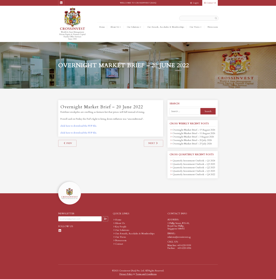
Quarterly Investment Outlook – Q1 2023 (193, 171)
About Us (114, 27)
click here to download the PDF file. (78, 125)
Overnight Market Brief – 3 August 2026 (193, 136)
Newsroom (213, 27)
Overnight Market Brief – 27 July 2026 (192, 143)
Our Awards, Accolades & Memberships (165, 27)
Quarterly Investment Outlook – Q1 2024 (193, 160)
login (195, 2)
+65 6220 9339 (184, 245)
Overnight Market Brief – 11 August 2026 (193, 133)
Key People (120, 226)
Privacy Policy (126, 274)
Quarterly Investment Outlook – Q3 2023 (193, 164)
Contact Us (211, 2)
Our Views (195, 27)
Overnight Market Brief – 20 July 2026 (192, 140)
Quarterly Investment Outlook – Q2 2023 (193, 167)
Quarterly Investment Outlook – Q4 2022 (193, 174)
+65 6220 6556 (184, 248)
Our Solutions (133, 27)
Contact (119, 243)
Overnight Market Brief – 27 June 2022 (153, 143)
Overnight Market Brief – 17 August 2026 (193, 129)
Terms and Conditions (146, 274)
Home (102, 27)
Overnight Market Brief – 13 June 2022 (67, 143)
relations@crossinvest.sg (179, 237)
